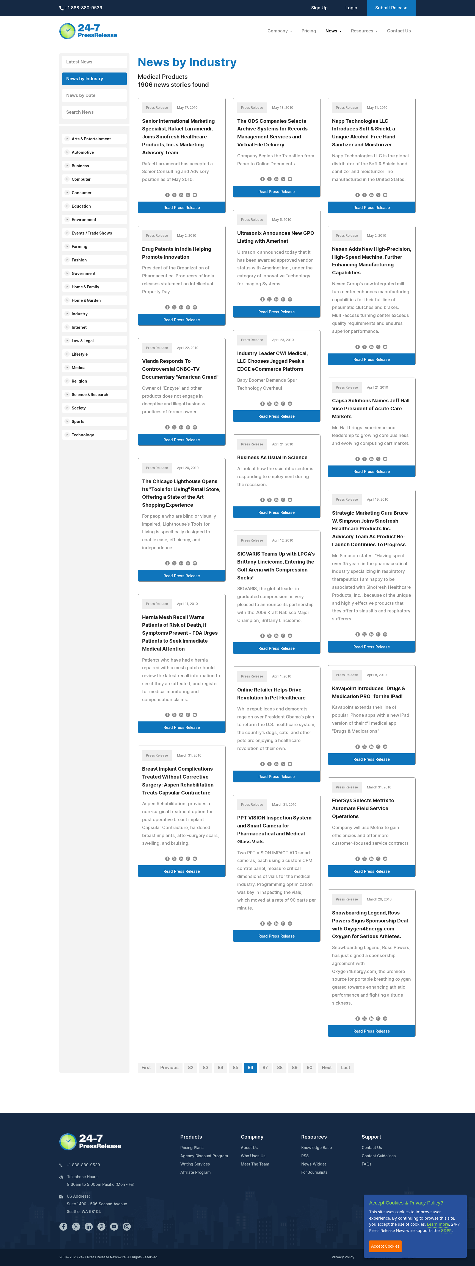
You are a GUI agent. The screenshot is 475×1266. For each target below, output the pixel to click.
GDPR (446, 1230)
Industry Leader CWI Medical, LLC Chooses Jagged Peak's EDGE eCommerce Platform (272, 361)
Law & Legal (83, 341)
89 (294, 1068)
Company (252, 1137)
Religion (79, 381)
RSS (305, 1156)
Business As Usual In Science (272, 457)
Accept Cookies (385, 1246)
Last (345, 1068)
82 (191, 1068)
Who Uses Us (253, 1156)
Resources (314, 1137)
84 (220, 1068)
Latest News (79, 62)
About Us (249, 1148)
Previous (169, 1068)
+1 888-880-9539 (82, 8)
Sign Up (319, 8)
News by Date (80, 95)
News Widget (313, 1164)
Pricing (309, 31)
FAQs (367, 1164)
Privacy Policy (343, 1257)
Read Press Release (182, 208)
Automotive (83, 153)
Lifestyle (80, 354)
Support (371, 1137)
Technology (83, 435)
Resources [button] (362, 31)
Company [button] (278, 31)
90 (310, 1068)
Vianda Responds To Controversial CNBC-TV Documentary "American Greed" (180, 369)
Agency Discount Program (204, 1156)
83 (205, 1068)
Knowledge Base (316, 1148)
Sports (78, 422)
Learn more (438, 1224)
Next (327, 1068)
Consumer (82, 193)
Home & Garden (86, 301)
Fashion (79, 260)
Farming (79, 247)
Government (83, 274)
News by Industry (84, 79)
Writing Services (195, 1164)
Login (351, 8)
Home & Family (85, 287)
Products (191, 1137)
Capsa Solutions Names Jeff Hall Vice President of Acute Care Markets (371, 408)
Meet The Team (255, 1164)
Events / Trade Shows (92, 233)
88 (280, 1068)
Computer (81, 180)
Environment (84, 220)
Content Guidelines (379, 1156)
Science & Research (90, 395)
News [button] (331, 31)
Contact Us (399, 31)
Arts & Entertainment (91, 139)
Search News (80, 112)
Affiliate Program (195, 1173)
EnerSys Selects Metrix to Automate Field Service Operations (363, 808)
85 (235, 1068)
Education (81, 206)
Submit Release (391, 8)
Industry (80, 314)
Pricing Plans (192, 1148)
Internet (79, 328)
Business (80, 166)
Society (79, 408)
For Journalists (314, 1173)
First (146, 1068)
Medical (79, 368)
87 (265, 1068)
